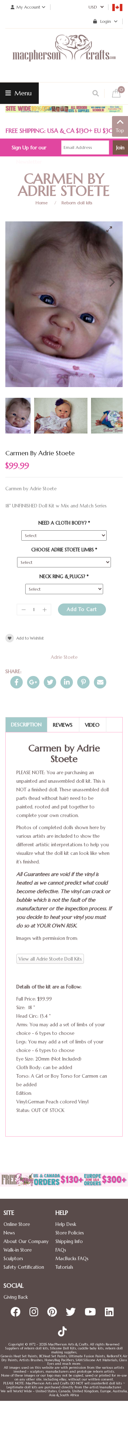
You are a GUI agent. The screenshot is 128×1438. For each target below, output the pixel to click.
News (9, 1233)
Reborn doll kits (77, 202)
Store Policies (69, 1233)
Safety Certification (24, 1267)
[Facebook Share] (16, 682)
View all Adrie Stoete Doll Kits (50, 959)
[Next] (111, 282)
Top (120, 130)
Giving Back (16, 1297)
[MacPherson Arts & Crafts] (64, 55)
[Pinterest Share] (83, 682)
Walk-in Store (18, 1250)
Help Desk (65, 1224)
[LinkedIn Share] (66, 682)
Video (92, 725)
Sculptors (13, 1259)
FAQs (60, 1250)
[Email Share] (100, 682)
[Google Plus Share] (33, 682)
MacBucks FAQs (72, 1259)
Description (26, 724)
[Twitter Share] (50, 682)
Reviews (63, 725)
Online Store (17, 1224)
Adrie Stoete (64, 657)
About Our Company (26, 1241)
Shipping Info (69, 1241)
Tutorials (64, 1267)
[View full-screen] (112, 229)
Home (42, 202)
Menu (22, 93)
